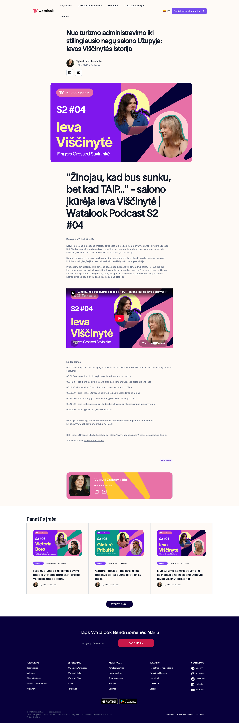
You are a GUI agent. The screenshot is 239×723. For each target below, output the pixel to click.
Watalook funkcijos (134, 5)
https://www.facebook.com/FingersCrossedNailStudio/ (138, 435)
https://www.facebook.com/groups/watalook (89, 424)
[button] (166, 11)
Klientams (113, 5)
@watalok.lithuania (94, 440)
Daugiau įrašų (119, 604)
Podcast (64, 16)
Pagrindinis (66, 5)
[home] (43, 11)
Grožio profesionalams (90, 5)
